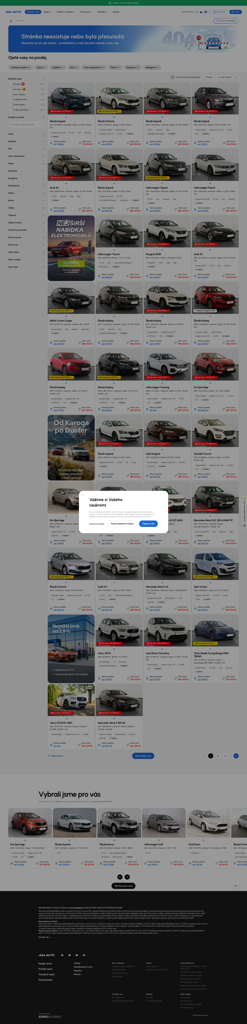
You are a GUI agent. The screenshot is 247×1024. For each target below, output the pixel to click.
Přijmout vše (148, 523)
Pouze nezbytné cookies (122, 523)
